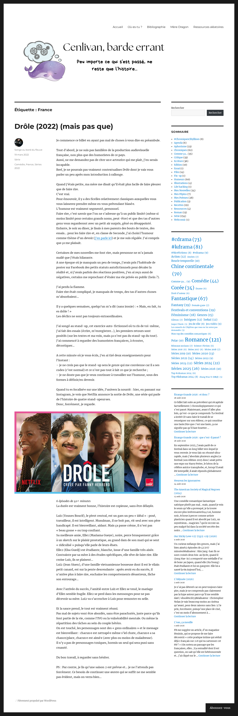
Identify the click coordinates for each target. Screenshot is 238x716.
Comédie (19, 164)
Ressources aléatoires (208, 27)
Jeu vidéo (213, 323)
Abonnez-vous (220, 708)
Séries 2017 (195, 349)
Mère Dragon (179, 27)
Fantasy (180, 305)
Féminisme (183, 315)
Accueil (118, 27)
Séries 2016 (179, 349)
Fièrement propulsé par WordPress (37, 700)
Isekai (210, 319)
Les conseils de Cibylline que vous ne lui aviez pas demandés (194, 328)
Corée (182, 288)
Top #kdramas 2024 (184, 376)
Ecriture (178, 161)
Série (17, 159)
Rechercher (177, 107)
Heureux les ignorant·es (187, 480)
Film (176, 172)
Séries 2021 (182, 358)
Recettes (178, 205)
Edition (178, 164)
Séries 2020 (203, 353)
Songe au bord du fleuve (28, 149)
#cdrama (186, 239)
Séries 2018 (212, 349)
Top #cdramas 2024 (183, 373)
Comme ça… (180, 153)
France (30, 164)
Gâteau (177, 319)
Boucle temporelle (185, 260)
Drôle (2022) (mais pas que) (63, 126)
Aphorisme (180, 146)
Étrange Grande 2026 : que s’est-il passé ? (197, 437)
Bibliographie (156, 27)
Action (178, 256)
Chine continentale (192, 270)
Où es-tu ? (135, 27)
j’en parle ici (103, 238)
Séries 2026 (211, 368)
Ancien (192, 256)
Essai (177, 168)
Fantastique (189, 298)
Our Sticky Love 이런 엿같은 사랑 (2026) (195, 536)
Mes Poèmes (181, 197)
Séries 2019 (181, 353)
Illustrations (181, 183)
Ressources (180, 208)
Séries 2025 (185, 368)
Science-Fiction (204, 346)
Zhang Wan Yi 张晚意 (210, 377)
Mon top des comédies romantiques (191, 334)
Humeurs (179, 179)
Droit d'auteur (180, 293)
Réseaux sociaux (182, 345)
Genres (205, 315)
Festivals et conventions (193, 310)
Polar (177, 340)
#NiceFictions (181, 252)
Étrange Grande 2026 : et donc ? (191, 394)
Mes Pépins (180, 194)
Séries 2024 (207, 363)
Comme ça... (180, 281)
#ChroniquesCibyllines (186, 139)
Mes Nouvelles (182, 190)
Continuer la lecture (185, 431)
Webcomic (180, 219)
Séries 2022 (204, 358)
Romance (203, 339)
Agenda (178, 142)
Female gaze (200, 305)
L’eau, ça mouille (183, 622)
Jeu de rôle (197, 323)
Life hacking (181, 186)
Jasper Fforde (179, 324)
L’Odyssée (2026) (184, 579)
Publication (180, 201)
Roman (178, 212)
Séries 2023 (181, 363)
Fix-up (178, 175)
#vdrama (200, 252)
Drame (201, 288)
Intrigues (193, 319)
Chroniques (180, 150)
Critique (178, 157)
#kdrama (187, 247)
